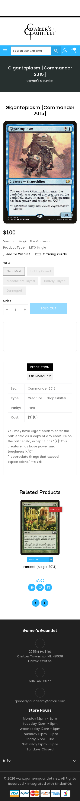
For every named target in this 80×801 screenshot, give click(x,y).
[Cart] (73, 50)
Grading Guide (55, 254)
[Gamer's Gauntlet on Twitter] (32, 5)
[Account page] (65, 50)
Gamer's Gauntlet (40, 81)
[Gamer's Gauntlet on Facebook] (23, 5)
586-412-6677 (40, 681)
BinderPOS (63, 783)
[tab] (40, 367)
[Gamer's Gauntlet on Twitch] (56, 5)
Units (7, 300)
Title (6, 263)
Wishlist (50, 11)
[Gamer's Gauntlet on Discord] (48, 5)
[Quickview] (31, 587)
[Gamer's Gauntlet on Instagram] (40, 5)
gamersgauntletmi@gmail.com (40, 701)
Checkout (31, 11)
